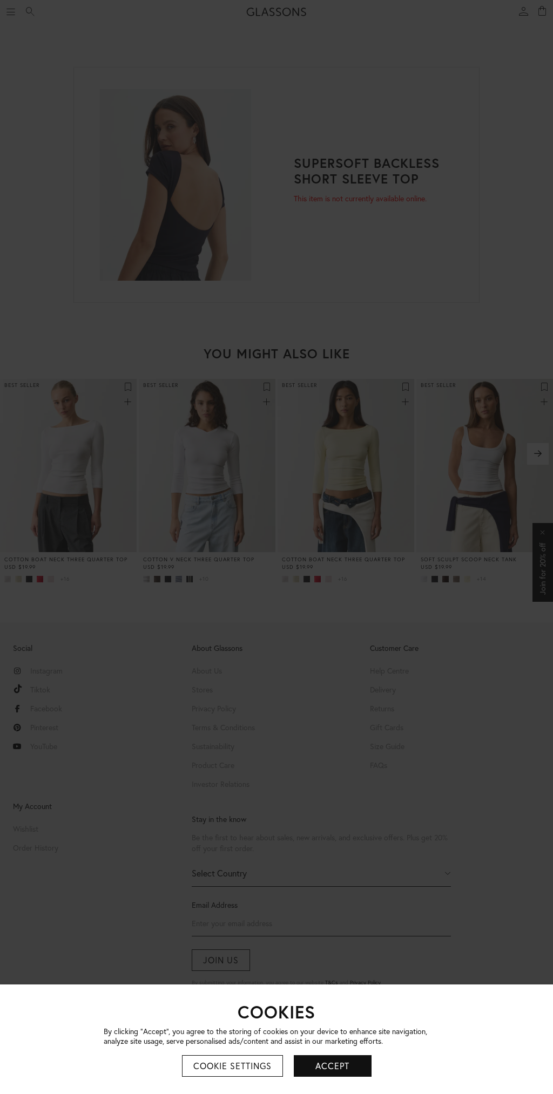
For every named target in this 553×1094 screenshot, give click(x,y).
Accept (332, 1065)
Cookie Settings (232, 1065)
